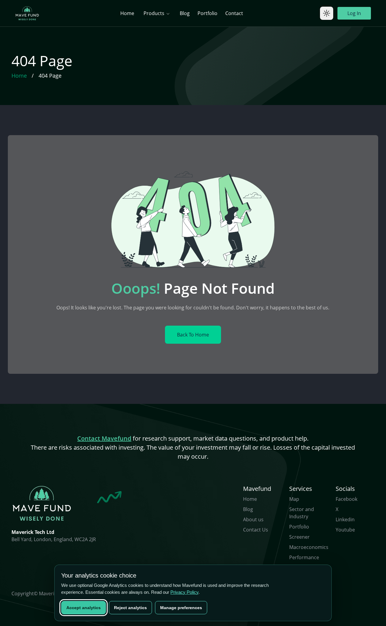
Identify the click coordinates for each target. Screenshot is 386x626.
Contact (234, 13)
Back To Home (193, 334)
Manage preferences (181, 607)
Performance (304, 557)
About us (253, 519)
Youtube (345, 529)
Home (127, 13)
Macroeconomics (308, 547)
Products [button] (155, 13)
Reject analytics (130, 607)
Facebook (346, 499)
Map (294, 499)
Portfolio (207, 13)
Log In (354, 13)
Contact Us (255, 529)
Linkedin (345, 519)
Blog (185, 13)
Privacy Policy (184, 592)
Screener (299, 537)
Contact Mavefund (104, 438)
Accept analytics (83, 607)
